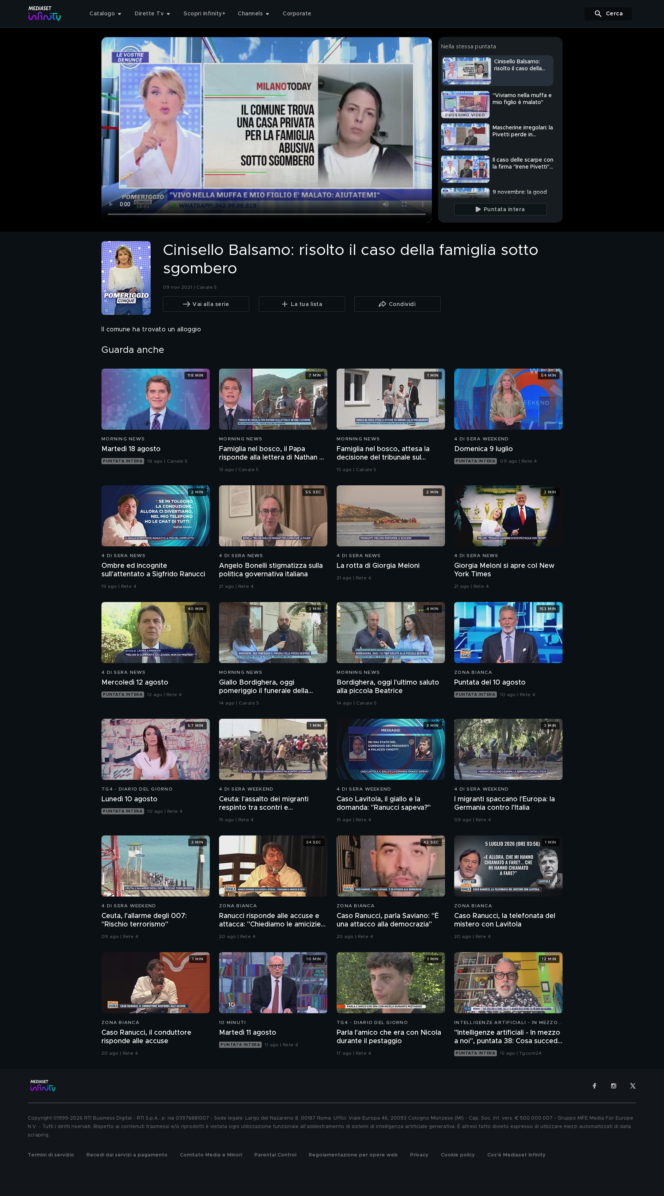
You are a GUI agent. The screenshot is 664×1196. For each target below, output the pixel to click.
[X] (632, 1085)
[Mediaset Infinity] (45, 14)
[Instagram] (613, 1085)
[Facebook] (594, 1085)
